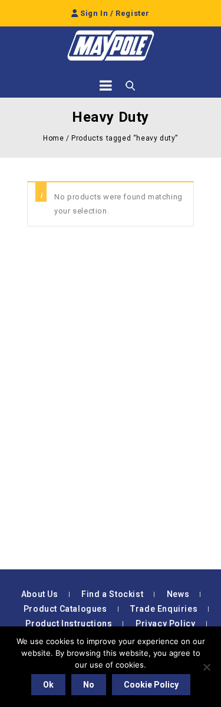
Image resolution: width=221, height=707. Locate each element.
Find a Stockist (112, 594)
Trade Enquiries (163, 608)
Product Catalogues (65, 608)
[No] (206, 667)
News (178, 594)
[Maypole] (111, 45)
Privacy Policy (165, 623)
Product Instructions (68, 623)
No (88, 684)
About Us (39, 594)
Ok (48, 684)
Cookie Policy (151, 684)
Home (53, 138)
